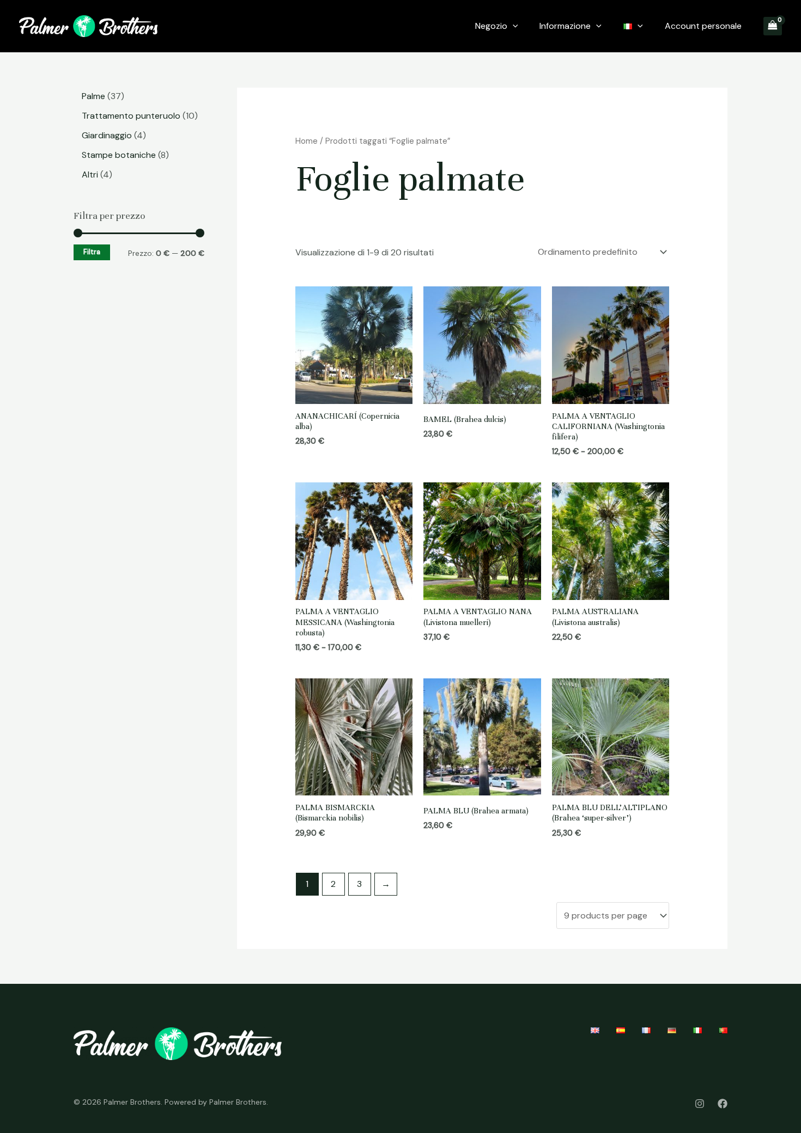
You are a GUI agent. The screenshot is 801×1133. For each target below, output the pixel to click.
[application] (512, 26)
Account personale (703, 26)
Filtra (91, 252)
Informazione (565, 26)
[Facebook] (722, 1103)
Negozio (491, 26)
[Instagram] (700, 1103)
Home (306, 141)
